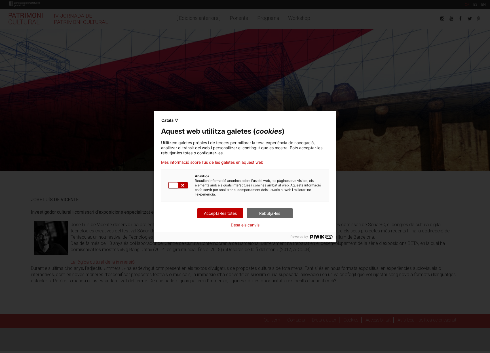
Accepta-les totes (220, 213)
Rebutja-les (269, 213)
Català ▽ (169, 120)
